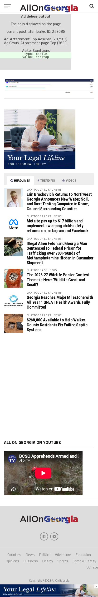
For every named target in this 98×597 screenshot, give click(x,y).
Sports (62, 561)
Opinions (12, 561)
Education (83, 554)
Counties (14, 554)
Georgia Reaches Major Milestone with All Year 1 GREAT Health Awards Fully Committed (60, 302)
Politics (44, 554)
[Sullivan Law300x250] (39, 167)
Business (31, 561)
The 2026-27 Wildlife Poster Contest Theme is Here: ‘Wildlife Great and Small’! (58, 279)
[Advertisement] (49, 386)
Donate (92, 567)
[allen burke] (49, 93)
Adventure (63, 554)
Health (47, 561)
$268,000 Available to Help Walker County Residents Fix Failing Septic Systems (57, 324)
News (30, 554)
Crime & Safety (84, 561)
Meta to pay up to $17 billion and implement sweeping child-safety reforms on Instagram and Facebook (57, 225)
